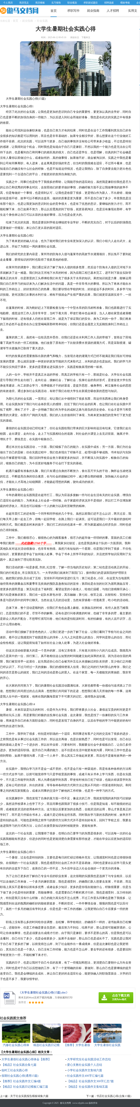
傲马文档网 (65, 1103)
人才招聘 (113, 10)
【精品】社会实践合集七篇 (18, 1064)
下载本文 (85, 37)
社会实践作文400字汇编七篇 (85, 1075)
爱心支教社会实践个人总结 (84, 1064)
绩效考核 (125, 2)
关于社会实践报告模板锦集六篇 (29, 1096)
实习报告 (56, 2)
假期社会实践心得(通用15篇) (19, 1075)
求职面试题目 (90, 2)
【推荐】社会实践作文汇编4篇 (21, 1081)
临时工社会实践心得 (14, 1070)
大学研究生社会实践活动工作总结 (89, 1059)
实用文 (132, 10)
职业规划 (72, 2)
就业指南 (93, 10)
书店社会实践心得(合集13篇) (113, 1096)
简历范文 (24, 2)
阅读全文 (74, 37)
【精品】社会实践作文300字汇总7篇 (90, 1081)
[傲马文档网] (19, 11)
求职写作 (73, 10)
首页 (53, 11)
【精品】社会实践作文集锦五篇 (87, 1086)
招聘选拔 (109, 2)
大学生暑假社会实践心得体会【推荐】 (26, 1059)
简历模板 (40, 2)
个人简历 (8, 2)
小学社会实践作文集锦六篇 (84, 1070)
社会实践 (42, 20)
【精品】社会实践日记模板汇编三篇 (24, 1086)
